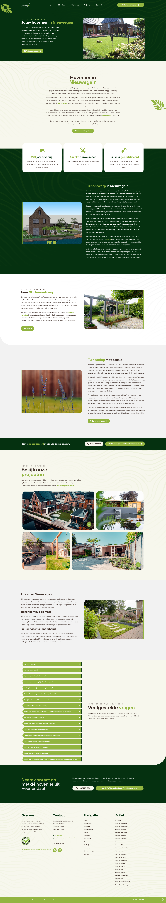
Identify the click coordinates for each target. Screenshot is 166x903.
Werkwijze (75, 5)
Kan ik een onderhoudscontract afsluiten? (36, 747)
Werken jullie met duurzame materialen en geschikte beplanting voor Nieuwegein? (47, 711)
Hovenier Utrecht (120, 866)
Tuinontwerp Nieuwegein (122, 885)
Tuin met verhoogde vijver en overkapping (115, 523)
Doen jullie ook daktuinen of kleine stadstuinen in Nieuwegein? (42, 735)
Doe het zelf (87, 838)
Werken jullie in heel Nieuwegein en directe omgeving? (39, 723)
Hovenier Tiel (119, 869)
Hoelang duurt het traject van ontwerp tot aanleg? (38, 688)
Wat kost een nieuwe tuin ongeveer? (34, 717)
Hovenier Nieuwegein (121, 860)
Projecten (87, 5)
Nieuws (86, 832)
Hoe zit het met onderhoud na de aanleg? (36, 705)
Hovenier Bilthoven (120, 835)
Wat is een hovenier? (30, 664)
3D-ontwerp (62, 103)
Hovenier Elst (119, 845)
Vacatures (87, 848)
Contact (99, 5)
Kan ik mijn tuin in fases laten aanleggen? (36, 729)
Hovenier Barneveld (120, 829)
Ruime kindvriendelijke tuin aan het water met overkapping (51, 523)
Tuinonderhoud (88, 829)
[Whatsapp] (162, 899)
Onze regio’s (118, 820)
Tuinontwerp (87, 823)
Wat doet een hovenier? (31, 670)
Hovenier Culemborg (121, 838)
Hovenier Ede (119, 842)
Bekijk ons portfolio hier (65, 486)
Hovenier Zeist (119, 878)
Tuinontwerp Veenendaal (122, 881)
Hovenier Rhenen (120, 863)
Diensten (61, 5)
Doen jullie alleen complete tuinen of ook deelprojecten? (40, 700)
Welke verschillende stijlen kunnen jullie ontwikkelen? (39, 676)
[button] (52, 664)
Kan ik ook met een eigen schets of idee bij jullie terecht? (40, 694)
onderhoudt (106, 115)
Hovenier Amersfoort (121, 823)
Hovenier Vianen (120, 872)
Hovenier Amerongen (121, 826)
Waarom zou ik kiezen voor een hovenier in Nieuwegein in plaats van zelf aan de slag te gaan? (51, 759)
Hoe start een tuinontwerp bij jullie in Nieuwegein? (38, 682)
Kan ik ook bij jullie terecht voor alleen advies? (37, 741)
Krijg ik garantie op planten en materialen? (36, 753)
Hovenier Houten (120, 851)
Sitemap (86, 842)
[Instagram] (60, 850)
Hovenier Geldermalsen (122, 848)
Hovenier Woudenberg (121, 875)
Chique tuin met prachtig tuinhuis (100, 565)
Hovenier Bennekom (121, 832)
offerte (108, 239)
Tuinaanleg (87, 826)
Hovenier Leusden (120, 854)
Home (51, 5)
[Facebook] (55, 850)
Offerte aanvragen (89, 851)
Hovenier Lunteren (120, 857)
